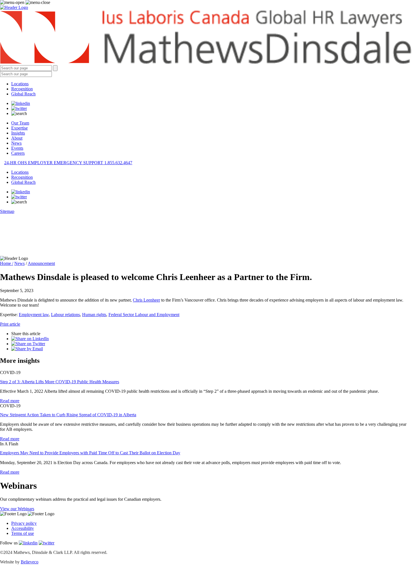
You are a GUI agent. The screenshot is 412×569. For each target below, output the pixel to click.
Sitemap (7, 211)
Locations (20, 83)
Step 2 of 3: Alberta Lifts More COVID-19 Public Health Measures (59, 381)
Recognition (22, 88)
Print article (10, 324)
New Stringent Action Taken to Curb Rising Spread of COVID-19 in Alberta (68, 414)
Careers (18, 153)
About (16, 138)
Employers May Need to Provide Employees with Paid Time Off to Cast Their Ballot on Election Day (90, 452)
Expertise (19, 128)
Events (17, 148)
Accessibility (22, 528)
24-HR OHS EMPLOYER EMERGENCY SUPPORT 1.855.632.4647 (68, 162)
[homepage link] (206, 37)
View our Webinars (17, 508)
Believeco (29, 561)
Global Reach (23, 93)
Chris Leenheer (146, 300)
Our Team (20, 123)
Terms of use (22, 533)
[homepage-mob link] (14, 7)
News (16, 143)
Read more (9, 400)
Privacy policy (24, 523)
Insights (18, 133)
